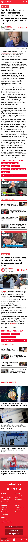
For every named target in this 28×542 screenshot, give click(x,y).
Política (5, 6)
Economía (18, 497)
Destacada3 (5, 166)
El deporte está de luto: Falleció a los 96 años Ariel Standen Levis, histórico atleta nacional (13, 473)
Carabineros (4, 291)
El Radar (3, 509)
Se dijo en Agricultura (18, 169)
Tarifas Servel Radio (6, 522)
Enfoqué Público (5, 512)
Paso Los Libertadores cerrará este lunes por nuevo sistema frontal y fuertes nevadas (13, 449)
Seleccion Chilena (6, 497)
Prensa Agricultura (8, 26)
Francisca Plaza (9, 269)
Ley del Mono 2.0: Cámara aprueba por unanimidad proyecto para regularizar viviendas (9, 219)
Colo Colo (3, 495)
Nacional (5, 254)
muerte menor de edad (8, 337)
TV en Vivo (14, 530)
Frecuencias (18, 512)
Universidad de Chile (6, 499)
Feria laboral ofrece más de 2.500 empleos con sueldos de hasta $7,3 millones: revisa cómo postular (18, 226)
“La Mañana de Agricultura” (8, 53)
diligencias (12, 323)
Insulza (15, 166)
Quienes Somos (19, 507)
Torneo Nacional (5, 502)
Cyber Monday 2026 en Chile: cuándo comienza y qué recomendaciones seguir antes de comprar (13, 426)
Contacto (17, 509)
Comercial (4, 520)
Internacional (18, 499)
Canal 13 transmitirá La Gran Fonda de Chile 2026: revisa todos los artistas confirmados (18, 211)
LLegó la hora (4, 507)
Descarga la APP (14, 534)
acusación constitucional (10, 163)
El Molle (15, 334)
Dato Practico (18, 495)
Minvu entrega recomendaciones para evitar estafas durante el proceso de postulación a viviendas (9, 204)
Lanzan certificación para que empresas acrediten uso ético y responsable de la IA (14, 404)
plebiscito (5, 169)
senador (5, 172)
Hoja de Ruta (4, 514)
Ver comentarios (8, 176)
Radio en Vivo (14, 527)
